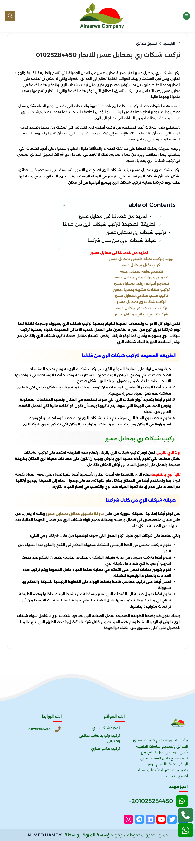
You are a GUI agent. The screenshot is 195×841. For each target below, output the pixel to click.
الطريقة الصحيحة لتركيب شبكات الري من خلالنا (109, 224)
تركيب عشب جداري (105, 748)
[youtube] (161, 819)
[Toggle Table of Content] (66, 204)
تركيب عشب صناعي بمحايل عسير (141, 296)
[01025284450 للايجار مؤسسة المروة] (101, 16)
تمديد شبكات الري (106, 728)
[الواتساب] (185, 830)
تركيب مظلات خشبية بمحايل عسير (141, 289)
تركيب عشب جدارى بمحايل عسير (141, 308)
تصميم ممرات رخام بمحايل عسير (141, 277)
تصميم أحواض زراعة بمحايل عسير (141, 283)
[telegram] (139, 819)
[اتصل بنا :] (185, 815)
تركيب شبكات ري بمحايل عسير (135, 232)
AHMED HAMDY (44, 835)
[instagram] (128, 819)
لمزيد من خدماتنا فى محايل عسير (113, 216)
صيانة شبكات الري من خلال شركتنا (122, 240)
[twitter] (172, 819)
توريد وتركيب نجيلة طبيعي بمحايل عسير (141, 259)
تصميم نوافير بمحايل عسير (141, 271)
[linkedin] (150, 819)
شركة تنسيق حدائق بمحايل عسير (141, 314)
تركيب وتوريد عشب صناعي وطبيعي (99, 738)
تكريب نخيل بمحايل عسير (141, 265)
